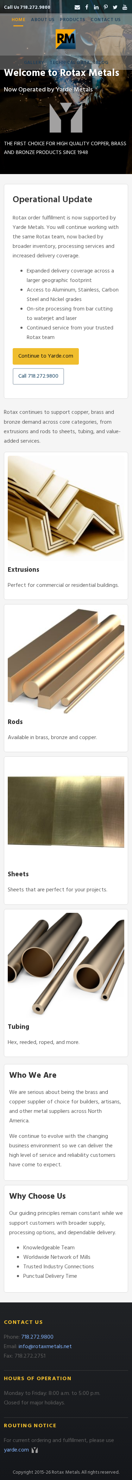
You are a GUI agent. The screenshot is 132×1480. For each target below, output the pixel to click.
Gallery (34, 62)
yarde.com (17, 1450)
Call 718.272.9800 (38, 376)
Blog (102, 62)
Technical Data (70, 62)
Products (72, 20)
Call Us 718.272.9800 (27, 7)
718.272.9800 (37, 1337)
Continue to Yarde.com (45, 356)
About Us (42, 20)
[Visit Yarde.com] (66, 118)
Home (19, 20)
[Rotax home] (66, 41)
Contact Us (105, 20)
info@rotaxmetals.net (45, 1346)
